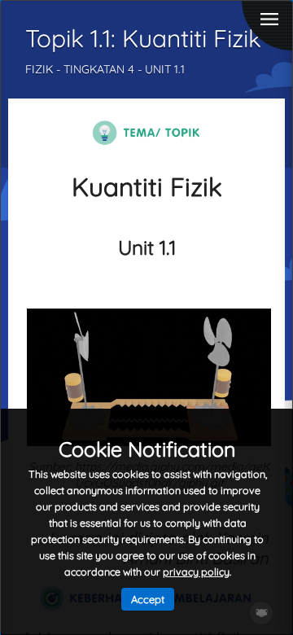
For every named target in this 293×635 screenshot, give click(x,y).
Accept (147, 599)
